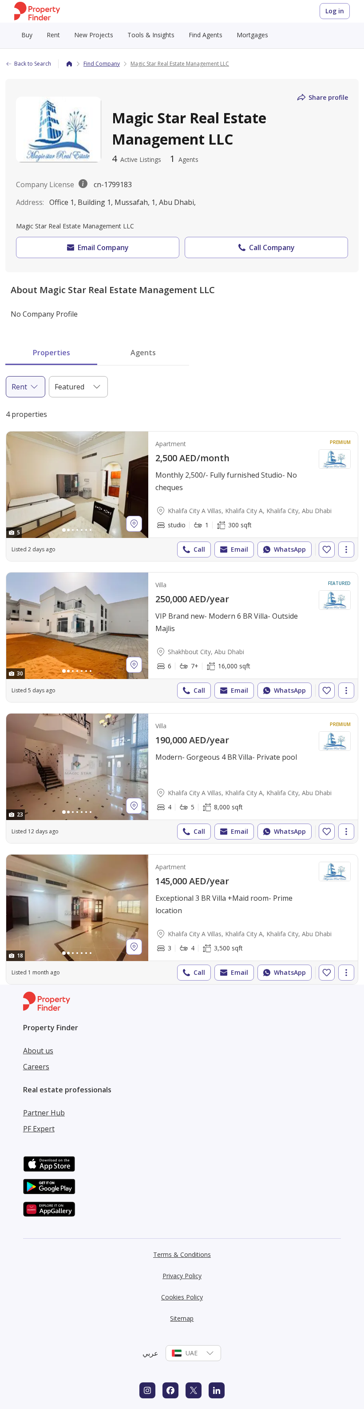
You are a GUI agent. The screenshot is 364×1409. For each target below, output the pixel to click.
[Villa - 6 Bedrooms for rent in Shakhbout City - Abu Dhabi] (182, 637)
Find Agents (205, 35)
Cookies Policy (182, 1297)
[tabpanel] (182, 680)
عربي (150, 1353)
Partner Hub (44, 1113)
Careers (36, 1066)
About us (38, 1051)
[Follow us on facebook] (170, 1390)
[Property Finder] (69, 63)
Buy (26, 35)
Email (239, 549)
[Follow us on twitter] (194, 1390)
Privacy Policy (182, 1276)
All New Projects (49, 74)
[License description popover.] (83, 184)
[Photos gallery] (77, 485)
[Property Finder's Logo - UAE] (37, 11)
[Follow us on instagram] (147, 1390)
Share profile (328, 97)
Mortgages (252, 35)
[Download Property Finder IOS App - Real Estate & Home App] (49, 1164)
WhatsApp (290, 549)
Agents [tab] (143, 352)
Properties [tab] (51, 352)
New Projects (93, 35)
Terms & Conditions (182, 1254)
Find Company (101, 63)
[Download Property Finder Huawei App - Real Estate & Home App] (49, 1209)
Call (199, 549)
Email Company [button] (103, 247)
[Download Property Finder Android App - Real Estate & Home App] (49, 1186)
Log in (334, 11)
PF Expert (39, 1129)
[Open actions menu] (346, 549)
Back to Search (32, 63)
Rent (53, 35)
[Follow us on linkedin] (217, 1390)
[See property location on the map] (134, 524)
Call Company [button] (272, 247)
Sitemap (182, 1318)
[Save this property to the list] (327, 549)
